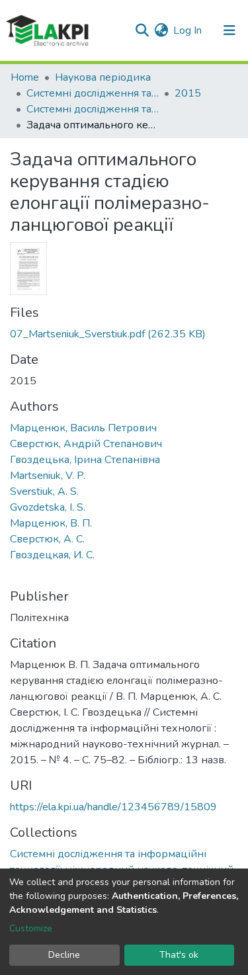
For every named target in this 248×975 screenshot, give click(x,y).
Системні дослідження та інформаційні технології (92, 93)
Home (25, 77)
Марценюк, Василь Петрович (83, 428)
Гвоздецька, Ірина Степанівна (85, 459)
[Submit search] (142, 30)
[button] (161, 30)
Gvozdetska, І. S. (47, 507)
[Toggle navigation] (229, 30)
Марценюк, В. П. (51, 523)
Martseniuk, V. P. (47, 475)
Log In (188, 30)
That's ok (178, 955)
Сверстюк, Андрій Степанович (86, 444)
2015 (188, 93)
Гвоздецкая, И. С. (52, 555)
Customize (30, 928)
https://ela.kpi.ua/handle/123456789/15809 (113, 807)
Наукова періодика (103, 77)
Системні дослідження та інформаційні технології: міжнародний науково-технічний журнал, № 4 (92, 109)
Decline (64, 955)
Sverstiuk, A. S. (44, 491)
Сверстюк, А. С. (47, 539)
